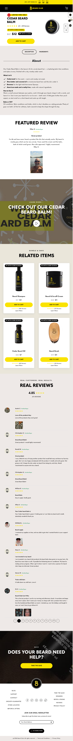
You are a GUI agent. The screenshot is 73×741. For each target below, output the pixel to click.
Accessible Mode (37, 730)
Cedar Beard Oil (18, 351)
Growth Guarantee (13, 701)
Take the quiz (36, 665)
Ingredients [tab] (43, 52)
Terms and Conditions (43, 738)
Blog (14, 690)
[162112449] (19, 541)
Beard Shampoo (18, 296)
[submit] (51, 722)
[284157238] (19, 425)
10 (54, 620)
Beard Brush (54, 351)
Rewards (59, 696)
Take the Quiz (59, 693)
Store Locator (13, 705)
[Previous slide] (66, 26)
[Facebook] (27, 700)
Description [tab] (29, 52)
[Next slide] (66, 30)
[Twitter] (31, 700)
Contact (13, 698)
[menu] (6, 8)
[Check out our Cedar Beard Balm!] (36, 223)
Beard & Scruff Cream (54, 296)
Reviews (59, 702)
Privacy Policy (59, 706)
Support (14, 694)
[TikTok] (45, 700)
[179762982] (19, 612)
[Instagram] (36, 700)
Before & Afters (14, 708)
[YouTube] (41, 700)
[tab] (29, 52)
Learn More (18, 311)
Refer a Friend (59, 699)
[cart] (65, 8)
